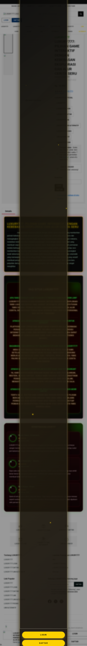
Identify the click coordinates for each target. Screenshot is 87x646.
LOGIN (43, 635)
